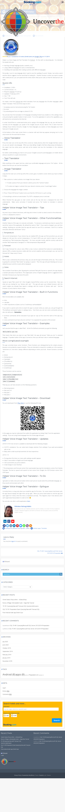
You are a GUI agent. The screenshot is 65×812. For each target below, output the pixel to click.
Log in (4, 688)
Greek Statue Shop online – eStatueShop (15, 599)
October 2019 (7, 648)
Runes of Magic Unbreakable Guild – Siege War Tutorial (18, 603)
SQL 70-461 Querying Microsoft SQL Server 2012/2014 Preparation (29, 625)
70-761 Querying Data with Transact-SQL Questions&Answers (21, 606)
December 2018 (7, 661)
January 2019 (6, 658)
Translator (44, 528)
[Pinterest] (17, 525)
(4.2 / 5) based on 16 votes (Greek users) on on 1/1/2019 (29, 56)
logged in (13, 541)
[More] (30, 525)
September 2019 (8, 651)
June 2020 (6, 645)
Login (2, 755)
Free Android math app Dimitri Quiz (13, 612)
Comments (7, 694)
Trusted (41, 775)
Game (27, 675)
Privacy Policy (17, 775)
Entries (6, 691)
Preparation (33, 675)
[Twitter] (7, 525)
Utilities (28, 528)
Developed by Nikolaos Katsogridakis (15, 528)
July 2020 (5, 641)
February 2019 (7, 654)
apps (39, 528)
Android (35, 528)
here (28, 501)
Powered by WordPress (28, 775)
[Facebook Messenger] (20, 525)
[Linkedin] (14, 525)
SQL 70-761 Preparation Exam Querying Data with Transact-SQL (21, 609)
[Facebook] (4, 525)
